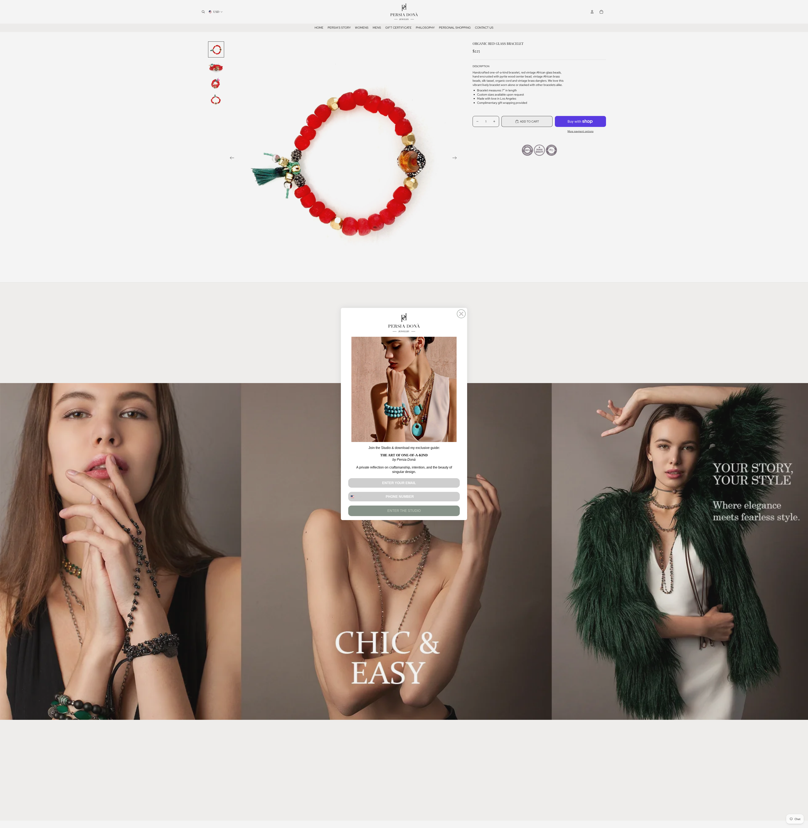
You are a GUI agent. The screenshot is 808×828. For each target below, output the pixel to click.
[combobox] (355, 496)
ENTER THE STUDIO (404, 511)
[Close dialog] (461, 314)
